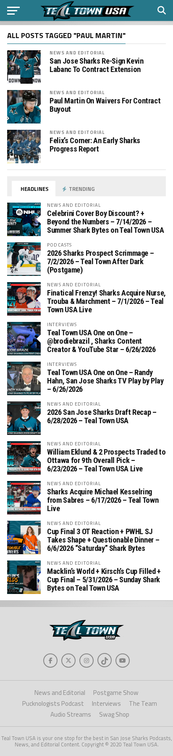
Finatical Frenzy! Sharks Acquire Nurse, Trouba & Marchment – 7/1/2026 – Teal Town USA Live (106, 301)
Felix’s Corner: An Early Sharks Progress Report (95, 144)
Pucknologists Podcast (53, 703)
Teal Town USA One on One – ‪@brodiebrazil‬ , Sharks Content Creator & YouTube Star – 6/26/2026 (101, 341)
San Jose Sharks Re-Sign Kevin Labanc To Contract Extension (96, 65)
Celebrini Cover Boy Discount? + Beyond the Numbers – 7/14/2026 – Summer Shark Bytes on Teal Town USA (105, 221)
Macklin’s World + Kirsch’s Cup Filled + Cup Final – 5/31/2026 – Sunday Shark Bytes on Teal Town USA (104, 579)
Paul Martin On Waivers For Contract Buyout (105, 105)
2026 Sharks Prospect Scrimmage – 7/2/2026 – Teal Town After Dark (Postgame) (100, 261)
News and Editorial (77, 52)
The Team (143, 703)
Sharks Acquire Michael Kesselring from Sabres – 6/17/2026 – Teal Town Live (102, 500)
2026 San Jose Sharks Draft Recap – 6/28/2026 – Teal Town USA (102, 416)
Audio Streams (70, 714)
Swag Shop (114, 714)
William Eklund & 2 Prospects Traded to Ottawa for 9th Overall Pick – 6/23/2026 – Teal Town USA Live (106, 460)
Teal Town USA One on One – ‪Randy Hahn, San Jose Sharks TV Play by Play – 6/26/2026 (105, 380)
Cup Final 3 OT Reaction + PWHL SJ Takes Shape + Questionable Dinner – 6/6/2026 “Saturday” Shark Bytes (103, 540)
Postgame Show (116, 692)
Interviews (106, 703)
